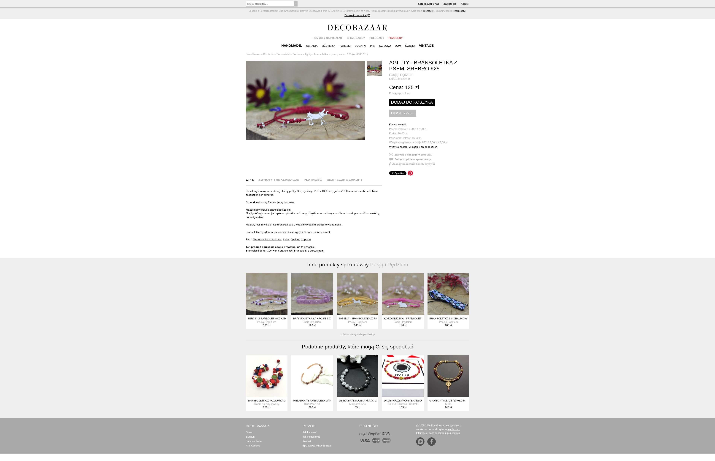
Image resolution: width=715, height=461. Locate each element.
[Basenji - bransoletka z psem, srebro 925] (357, 294)
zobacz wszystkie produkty (357, 334)
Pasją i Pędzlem (401, 75)
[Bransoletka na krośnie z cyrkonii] (312, 294)
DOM (398, 45)
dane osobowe (436, 433)
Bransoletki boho (256, 250)
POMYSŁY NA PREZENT (327, 37)
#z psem (306, 239)
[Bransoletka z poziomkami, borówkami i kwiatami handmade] (266, 376)
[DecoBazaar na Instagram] (420, 441)
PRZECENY (396, 37)
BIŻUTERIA (328, 45)
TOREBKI (345, 45)
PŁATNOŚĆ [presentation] (313, 180)
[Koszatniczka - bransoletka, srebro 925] (403, 294)
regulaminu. (453, 429)
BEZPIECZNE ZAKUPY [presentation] (345, 180)
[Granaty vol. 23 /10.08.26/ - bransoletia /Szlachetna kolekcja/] (448, 376)
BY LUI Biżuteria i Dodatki (403, 403)
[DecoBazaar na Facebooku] (431, 441)
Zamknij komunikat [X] (357, 15)
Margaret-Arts (357, 403)
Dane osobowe (254, 441)
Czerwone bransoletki (280, 250)
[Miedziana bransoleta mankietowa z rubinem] (312, 376)
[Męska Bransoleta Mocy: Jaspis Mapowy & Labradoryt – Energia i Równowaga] (357, 376)
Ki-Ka (448, 403)
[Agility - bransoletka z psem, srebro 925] (305, 100)
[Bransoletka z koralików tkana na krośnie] (448, 294)
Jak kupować (310, 432)
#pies (286, 239)
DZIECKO (385, 45)
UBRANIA (311, 45)
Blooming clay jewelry (266, 403)
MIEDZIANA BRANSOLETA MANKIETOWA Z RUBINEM (325, 400)
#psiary (295, 239)
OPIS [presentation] (250, 180)
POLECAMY (376, 37)
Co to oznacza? (306, 246)
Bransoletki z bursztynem (309, 250)
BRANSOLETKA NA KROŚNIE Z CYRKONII (318, 318)
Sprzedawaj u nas (428, 3)
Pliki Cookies (253, 445)
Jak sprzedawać (311, 436)
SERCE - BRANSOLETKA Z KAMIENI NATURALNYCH (279, 318)
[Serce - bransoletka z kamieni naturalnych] (266, 294)
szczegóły (428, 11)
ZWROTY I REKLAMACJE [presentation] (278, 180)
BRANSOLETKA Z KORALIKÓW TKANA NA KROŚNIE (460, 318)
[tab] (250, 180)
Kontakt (307, 441)
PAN (372, 45)
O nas (249, 432)
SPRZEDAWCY (356, 37)
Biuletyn (250, 436)
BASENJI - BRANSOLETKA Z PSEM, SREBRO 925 (368, 318)
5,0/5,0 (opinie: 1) (399, 78)
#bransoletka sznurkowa (267, 239)
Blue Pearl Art (312, 403)
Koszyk (465, 3)
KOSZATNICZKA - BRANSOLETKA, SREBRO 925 (413, 318)
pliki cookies (453, 433)
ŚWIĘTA (410, 45)
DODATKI (360, 45)
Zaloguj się (450, 3)
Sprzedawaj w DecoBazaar (317, 445)
